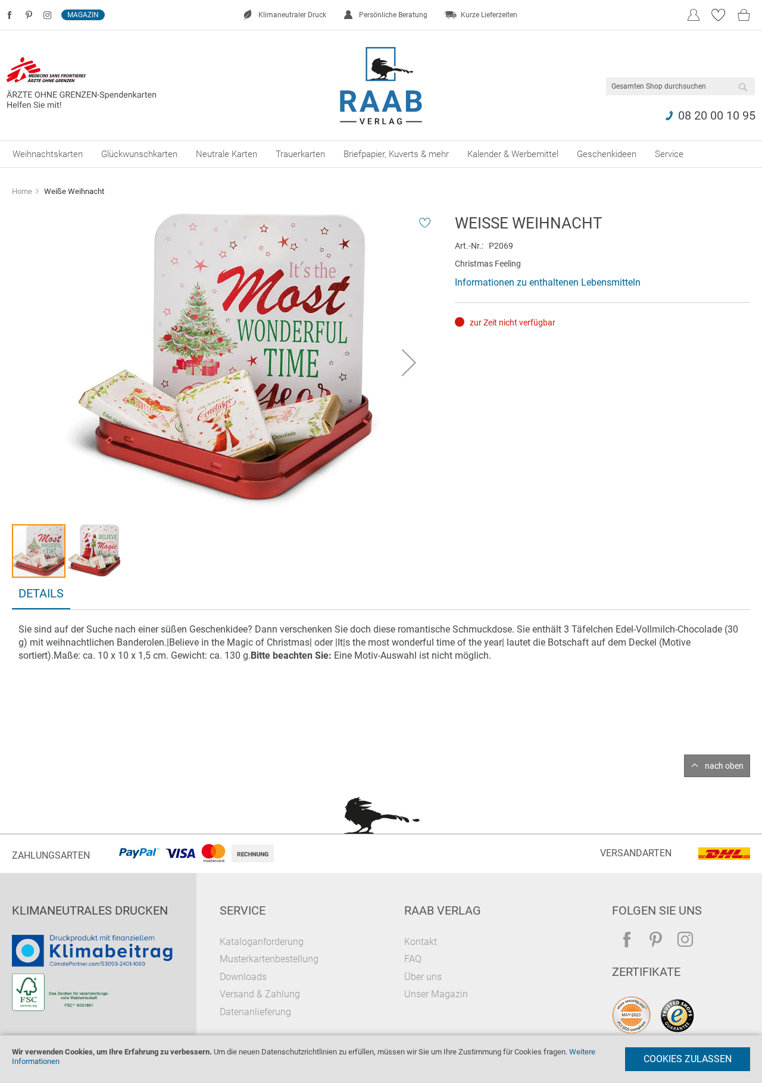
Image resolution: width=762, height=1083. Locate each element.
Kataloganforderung (262, 941)
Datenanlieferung (255, 1012)
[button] (409, 362)
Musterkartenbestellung (269, 959)
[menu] (381, 154)
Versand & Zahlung (260, 994)
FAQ (412, 959)
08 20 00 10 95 (716, 115)
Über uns (423, 976)
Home (22, 191)
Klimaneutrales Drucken (90, 910)
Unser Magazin (436, 994)
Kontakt (420, 941)
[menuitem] (48, 154)
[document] (381, 1059)
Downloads (243, 976)
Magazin (83, 15)
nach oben (724, 766)
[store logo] (381, 85)
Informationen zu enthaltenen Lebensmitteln (548, 282)
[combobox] (680, 86)
